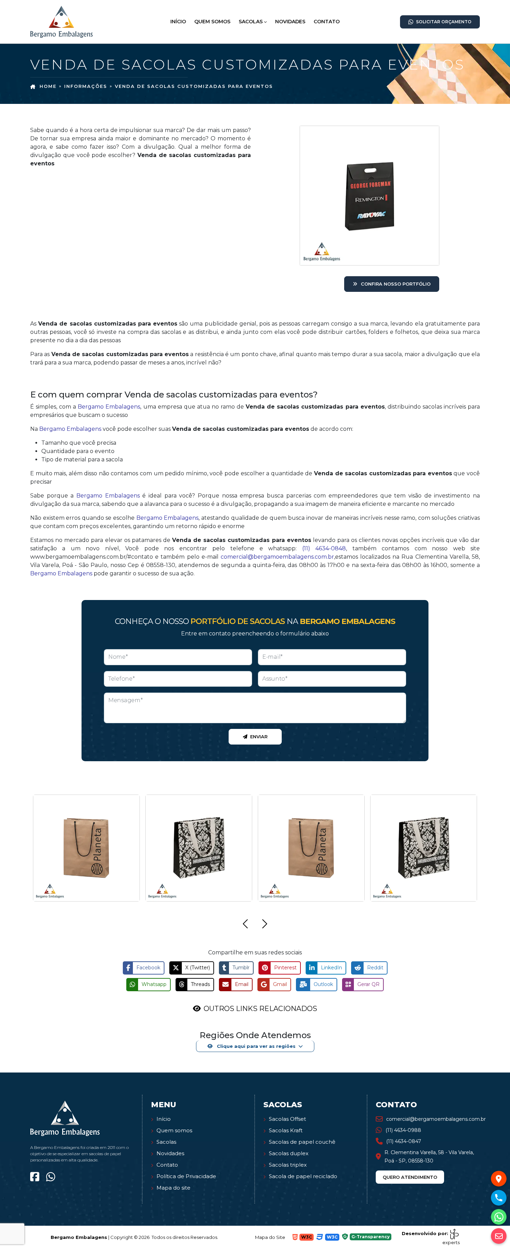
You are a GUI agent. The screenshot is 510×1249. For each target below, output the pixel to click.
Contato (327, 21)
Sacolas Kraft (286, 1130)
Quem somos (174, 1130)
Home (48, 86)
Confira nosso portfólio (396, 284)
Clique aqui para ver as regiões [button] (255, 1046)
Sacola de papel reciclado (303, 1176)
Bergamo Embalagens (109, 406)
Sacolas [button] (251, 21)
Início (178, 21)
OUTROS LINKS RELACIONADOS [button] (260, 1008)
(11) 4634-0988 (403, 1130)
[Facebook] (34, 1176)
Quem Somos (212, 21)
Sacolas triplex (288, 1164)
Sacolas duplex (288, 1153)
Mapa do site (173, 1187)
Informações (85, 86)
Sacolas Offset (287, 1119)
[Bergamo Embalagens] (65, 1118)
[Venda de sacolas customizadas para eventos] (61, 21)
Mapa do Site (270, 1237)
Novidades (290, 21)
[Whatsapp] (50, 1176)
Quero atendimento (410, 1177)
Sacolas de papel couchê (302, 1142)
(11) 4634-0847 (403, 1141)
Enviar (258, 736)
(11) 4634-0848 (324, 548)
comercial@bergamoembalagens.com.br (277, 556)
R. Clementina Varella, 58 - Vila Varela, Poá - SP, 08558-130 (429, 1156)
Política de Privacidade (186, 1176)
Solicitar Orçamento (443, 21)
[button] (245, 925)
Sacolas (166, 1142)
